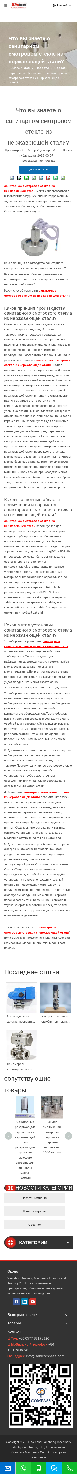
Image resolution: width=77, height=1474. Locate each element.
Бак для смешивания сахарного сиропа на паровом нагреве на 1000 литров (52, 1137)
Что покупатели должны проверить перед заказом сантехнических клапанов (20, 1019)
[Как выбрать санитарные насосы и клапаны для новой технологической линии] (21, 1045)
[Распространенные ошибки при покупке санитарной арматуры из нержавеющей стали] (55, 998)
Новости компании (35, 1198)
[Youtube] (32, 1301)
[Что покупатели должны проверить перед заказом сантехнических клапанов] (21, 998)
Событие (34, 1224)
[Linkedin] (24, 1301)
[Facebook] (16, 1301)
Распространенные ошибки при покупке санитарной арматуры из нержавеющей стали (55, 1019)
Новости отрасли (35, 1211)
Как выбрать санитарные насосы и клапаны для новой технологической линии (21, 1067)
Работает (50, 160)
